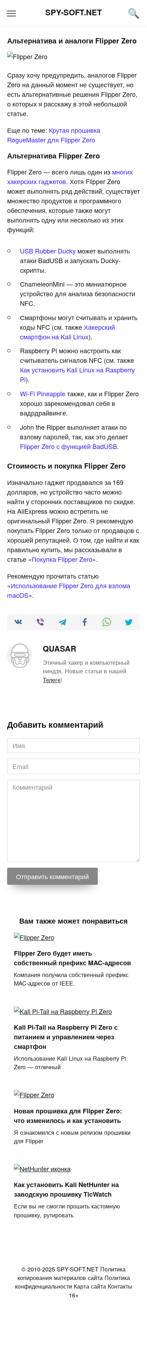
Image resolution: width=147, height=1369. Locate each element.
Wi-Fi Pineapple (42, 393)
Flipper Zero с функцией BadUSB (68, 446)
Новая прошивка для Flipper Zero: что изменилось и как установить (68, 1115)
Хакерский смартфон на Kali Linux (67, 331)
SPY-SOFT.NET (73, 12)
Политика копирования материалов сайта (71, 1273)
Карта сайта (90, 1286)
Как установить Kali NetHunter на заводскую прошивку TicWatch (66, 1189)
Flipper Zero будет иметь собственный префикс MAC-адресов (72, 958)
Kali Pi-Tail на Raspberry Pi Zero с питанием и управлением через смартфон (66, 1037)
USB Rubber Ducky (48, 250)
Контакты (120, 1286)
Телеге (52, 679)
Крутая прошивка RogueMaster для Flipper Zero (53, 134)
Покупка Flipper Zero (62, 559)
